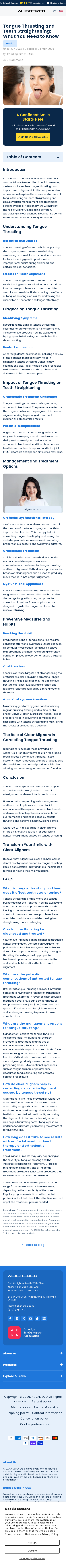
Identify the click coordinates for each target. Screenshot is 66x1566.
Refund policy (42, 1401)
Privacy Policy (50, 1534)
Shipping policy (18, 1413)
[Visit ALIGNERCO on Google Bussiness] (44, 1318)
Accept (32, 1542)
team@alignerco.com (21, 1305)
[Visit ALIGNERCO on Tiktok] (37, 1318)
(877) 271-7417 (17, 1309)
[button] (6, 11)
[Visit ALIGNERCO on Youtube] (30, 1318)
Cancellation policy (34, 1418)
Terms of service (46, 1407)
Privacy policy (20, 1407)
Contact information (47, 1413)
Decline (32, 1550)
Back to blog (35, 1245)
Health (10, 43)
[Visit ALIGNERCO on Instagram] (17, 1318)
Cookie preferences (34, 1424)
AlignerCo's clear (30, 859)
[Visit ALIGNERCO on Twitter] (23, 1318)
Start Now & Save (33, 137)
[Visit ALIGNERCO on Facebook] (10, 1318)
